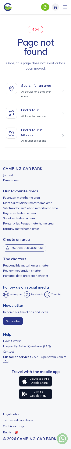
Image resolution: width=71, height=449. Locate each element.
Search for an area (36, 85)
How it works (12, 341)
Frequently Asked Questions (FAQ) (27, 346)
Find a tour (30, 110)
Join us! (8, 175)
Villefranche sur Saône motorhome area (30, 208)
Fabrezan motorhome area (21, 197)
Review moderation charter (22, 270)
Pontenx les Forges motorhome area (28, 223)
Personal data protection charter (25, 276)
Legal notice (11, 414)
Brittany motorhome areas (21, 229)
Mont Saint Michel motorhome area (27, 203)
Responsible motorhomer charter (26, 265)
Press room (11, 180)
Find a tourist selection (32, 132)
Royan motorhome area (19, 213)
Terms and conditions (18, 420)
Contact (8, 351)
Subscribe (13, 321)
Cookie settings (14, 426)
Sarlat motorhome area (19, 218)
